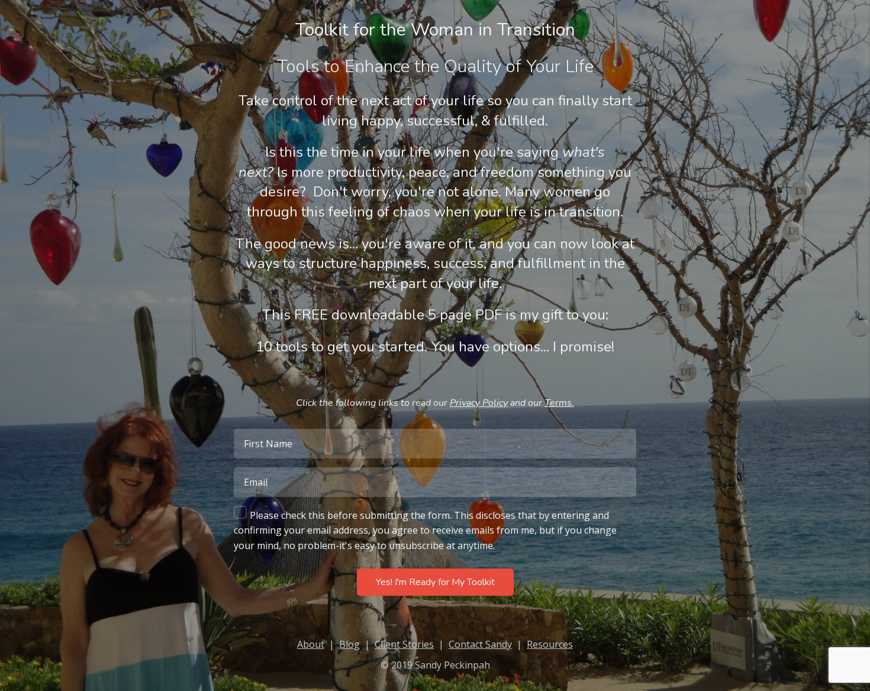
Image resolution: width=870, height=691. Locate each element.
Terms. (559, 402)
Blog (349, 644)
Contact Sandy (480, 644)
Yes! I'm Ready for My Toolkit (435, 582)
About (310, 644)
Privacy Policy (479, 402)
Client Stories (404, 644)
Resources (550, 644)
